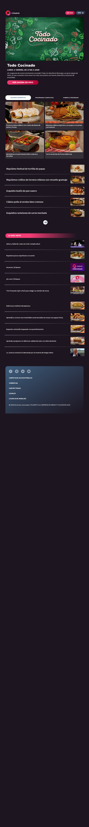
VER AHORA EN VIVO (22, 82)
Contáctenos (15, 388)
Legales (12, 393)
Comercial (13, 383)
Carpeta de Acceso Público (20, 378)
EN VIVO (70, 13)
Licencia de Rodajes (17, 398)
